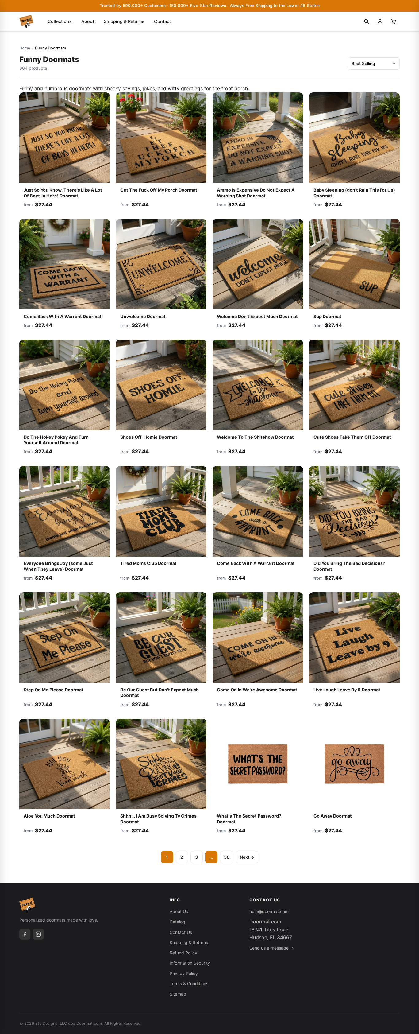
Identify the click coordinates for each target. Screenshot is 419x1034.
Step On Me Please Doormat (53, 689)
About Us (179, 911)
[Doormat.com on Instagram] (38, 934)
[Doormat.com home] (26, 21)
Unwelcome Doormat (143, 316)
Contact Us (181, 932)
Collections (60, 21)
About (87, 21)
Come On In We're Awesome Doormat (257, 689)
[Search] (366, 21)
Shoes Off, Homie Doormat (148, 437)
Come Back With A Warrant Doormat (63, 316)
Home (24, 48)
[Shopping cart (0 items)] (393, 21)
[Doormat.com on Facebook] (24, 934)
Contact (162, 21)
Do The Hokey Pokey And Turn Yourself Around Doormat (56, 439)
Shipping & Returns (124, 21)
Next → (247, 857)
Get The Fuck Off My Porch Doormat (158, 189)
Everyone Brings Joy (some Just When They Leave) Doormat (58, 566)
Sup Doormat (327, 316)
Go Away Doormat (332, 815)
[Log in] (380, 21)
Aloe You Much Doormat (49, 815)
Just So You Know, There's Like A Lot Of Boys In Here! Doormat (63, 192)
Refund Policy (183, 952)
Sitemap (178, 994)
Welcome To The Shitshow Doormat (255, 437)
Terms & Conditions (189, 983)
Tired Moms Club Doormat (148, 563)
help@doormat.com (269, 911)
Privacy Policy (184, 973)
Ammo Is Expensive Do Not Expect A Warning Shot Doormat (256, 192)
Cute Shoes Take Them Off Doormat (352, 437)
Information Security (190, 963)
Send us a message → (271, 947)
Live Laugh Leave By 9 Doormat (346, 689)
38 (226, 857)
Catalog (177, 921)
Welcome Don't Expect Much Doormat (257, 316)
